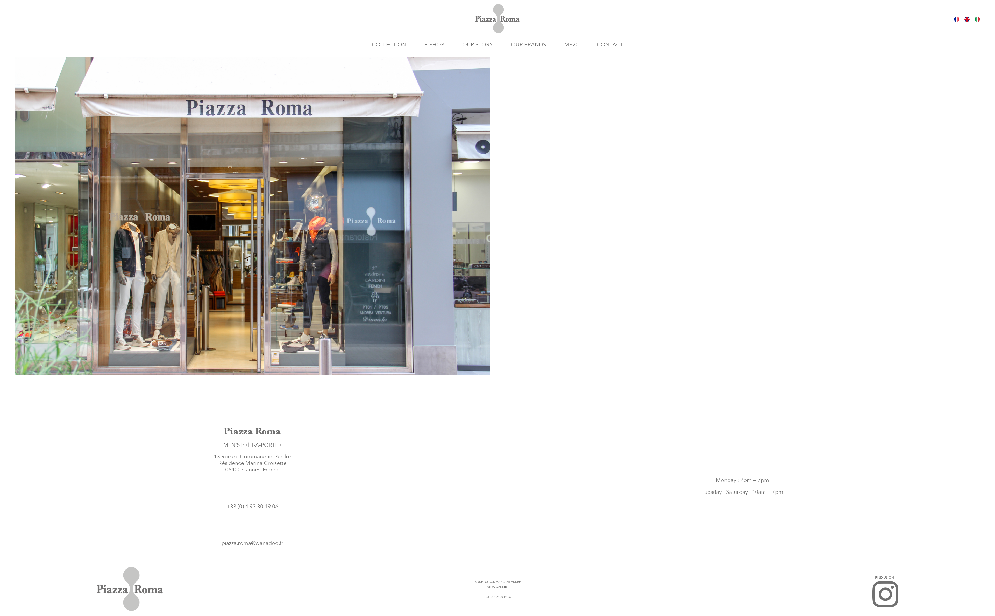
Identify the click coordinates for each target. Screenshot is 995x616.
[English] (967, 19)
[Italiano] (977, 19)
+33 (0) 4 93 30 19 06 (252, 506)
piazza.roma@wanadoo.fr (252, 543)
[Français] (956, 19)
